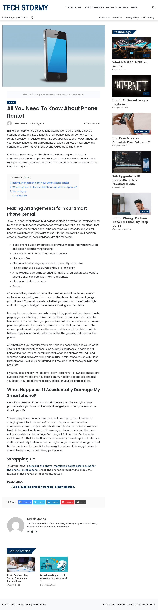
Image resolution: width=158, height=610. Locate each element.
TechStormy (17, 604)
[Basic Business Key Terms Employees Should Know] (21, 564)
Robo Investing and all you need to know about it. (43, 487)
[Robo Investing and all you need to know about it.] (54, 564)
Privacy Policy (132, 17)
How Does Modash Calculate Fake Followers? (131, 140)
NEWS (134, 7)
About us (117, 17)
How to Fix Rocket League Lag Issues (130, 102)
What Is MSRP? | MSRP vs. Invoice (129, 64)
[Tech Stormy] (25, 7)
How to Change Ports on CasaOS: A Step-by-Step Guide (130, 222)
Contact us (104, 17)
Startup (37, 94)
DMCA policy (148, 17)
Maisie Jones (19, 123)
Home (28, 94)
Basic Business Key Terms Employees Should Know (17, 578)
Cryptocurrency (93, 7)
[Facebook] (33, 532)
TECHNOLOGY (73, 7)
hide (27, 177)
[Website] (29, 532)
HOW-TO (124, 7)
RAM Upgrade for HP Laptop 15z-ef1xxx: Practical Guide (126, 180)
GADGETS (111, 7)
